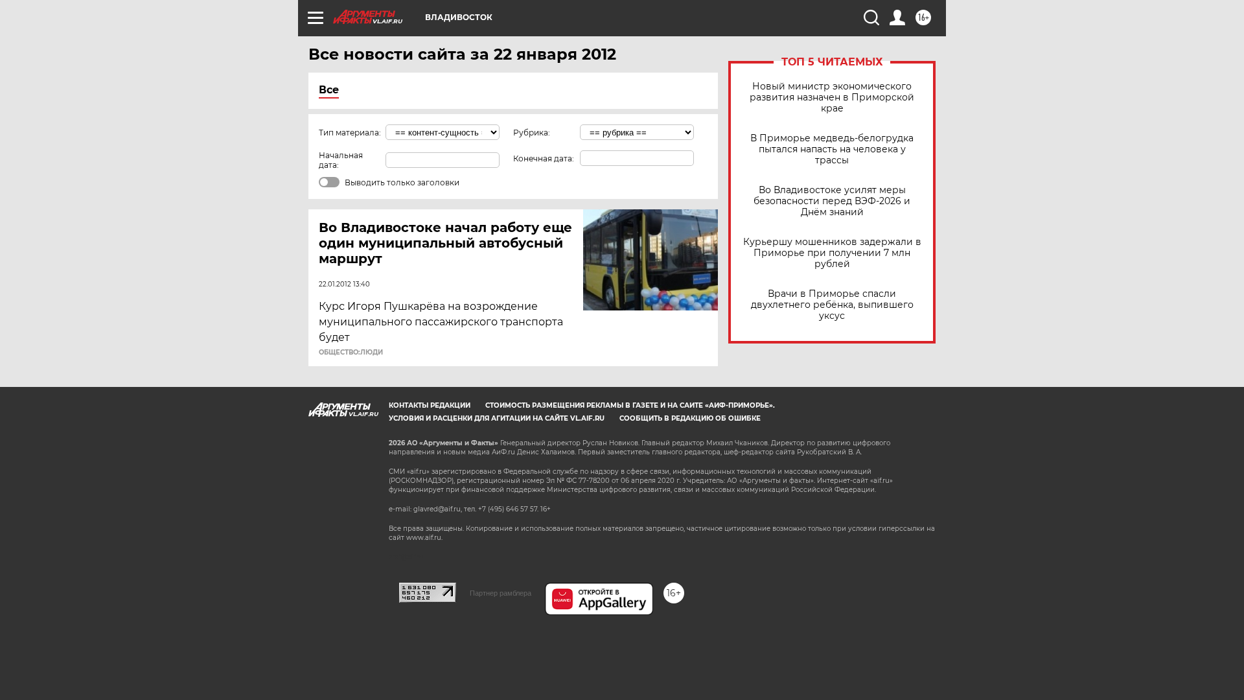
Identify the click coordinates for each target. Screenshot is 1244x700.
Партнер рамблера (500, 593)
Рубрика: (531, 132)
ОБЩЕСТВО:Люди (351, 352)
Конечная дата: (543, 158)
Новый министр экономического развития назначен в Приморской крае (832, 97)
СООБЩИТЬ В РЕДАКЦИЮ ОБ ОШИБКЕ (690, 418)
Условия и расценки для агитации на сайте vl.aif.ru (497, 418)
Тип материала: (350, 132)
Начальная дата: (341, 160)
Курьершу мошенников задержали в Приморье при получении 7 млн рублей (832, 253)
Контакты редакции (429, 405)
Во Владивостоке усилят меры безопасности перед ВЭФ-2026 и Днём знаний (832, 201)
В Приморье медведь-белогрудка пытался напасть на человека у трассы (832, 149)
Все (329, 90)
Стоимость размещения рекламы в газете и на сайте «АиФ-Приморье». (630, 405)
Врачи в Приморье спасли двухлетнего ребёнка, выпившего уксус (832, 304)
